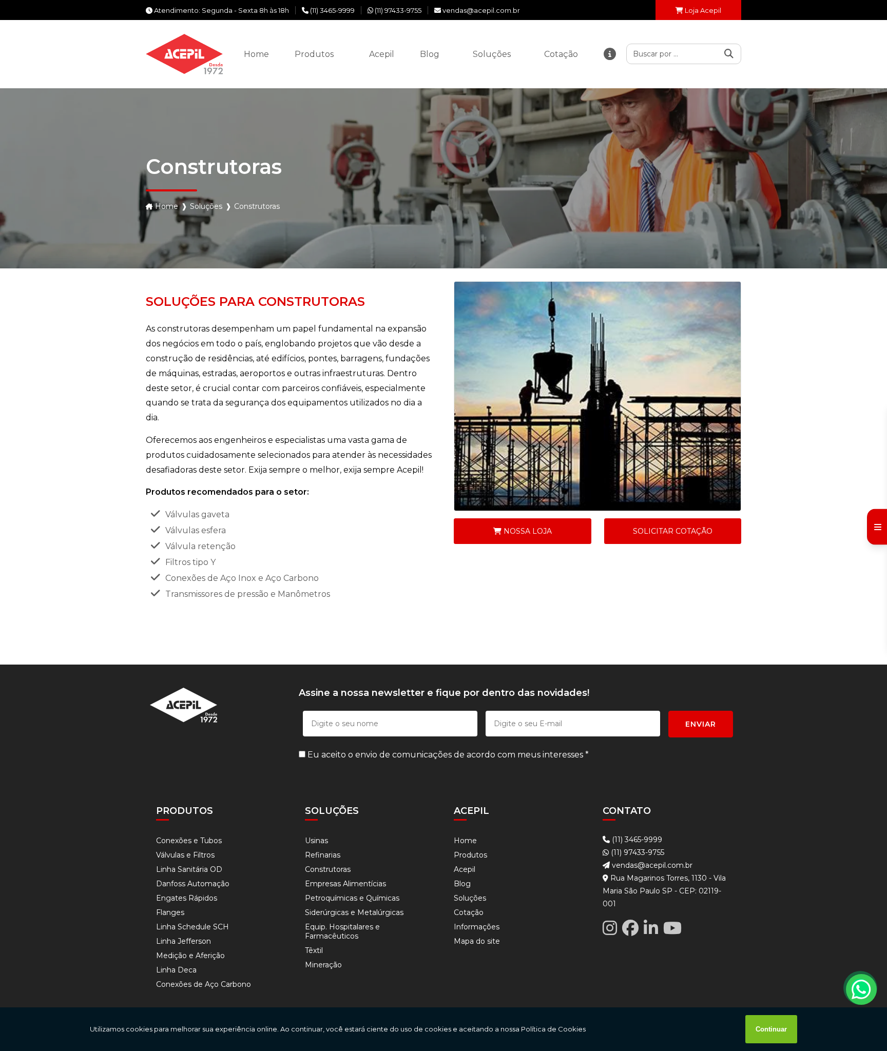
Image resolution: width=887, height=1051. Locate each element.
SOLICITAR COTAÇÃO (672, 531)
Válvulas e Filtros (185, 855)
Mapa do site (477, 941)
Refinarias (322, 855)
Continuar (771, 1029)
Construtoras (328, 869)
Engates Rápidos (186, 898)
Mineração (323, 964)
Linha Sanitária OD (189, 869)
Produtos (470, 855)
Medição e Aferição (190, 955)
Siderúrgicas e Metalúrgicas (354, 912)
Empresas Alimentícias (345, 883)
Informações (476, 926)
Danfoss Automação (192, 883)
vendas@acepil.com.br (651, 865)
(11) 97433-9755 (636, 852)
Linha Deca (176, 970)
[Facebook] (630, 928)
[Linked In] (651, 928)
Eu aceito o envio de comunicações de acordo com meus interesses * (447, 755)
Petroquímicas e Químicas (352, 898)
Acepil (464, 869)
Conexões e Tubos (189, 840)
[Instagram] (610, 928)
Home (166, 206)
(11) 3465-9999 (636, 839)
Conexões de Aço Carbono (203, 984)
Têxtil (314, 950)
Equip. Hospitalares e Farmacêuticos (342, 931)
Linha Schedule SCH (192, 926)
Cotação (469, 912)
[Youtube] (672, 928)
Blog (462, 883)
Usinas (316, 840)
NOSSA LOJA (527, 531)
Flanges (170, 912)
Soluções (206, 206)
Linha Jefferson (183, 941)
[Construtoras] (597, 396)
